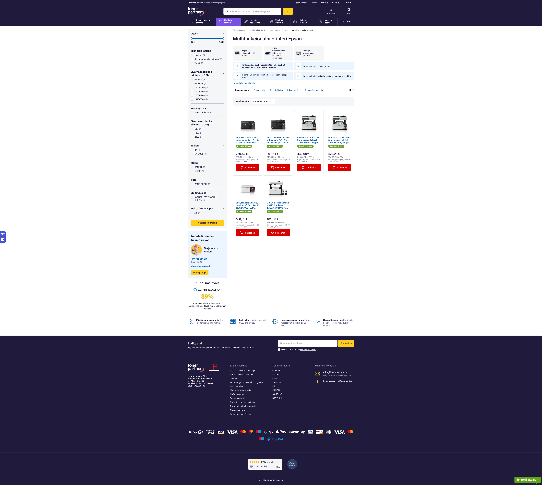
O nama (276, 370)
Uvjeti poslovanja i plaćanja (242, 370)
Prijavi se (331, 13)
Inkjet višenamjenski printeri (248, 53)
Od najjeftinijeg (276, 90)
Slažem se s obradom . (299, 349)
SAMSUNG (277, 394)
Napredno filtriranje (207, 223)
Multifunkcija (198, 192)
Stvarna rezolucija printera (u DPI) (201, 73)
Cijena (194, 33)
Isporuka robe (301, 3)
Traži (287, 11)
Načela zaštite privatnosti (241, 374)
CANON (276, 390)
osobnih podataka (308, 349)
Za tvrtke (324, 3)
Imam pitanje (199, 272)
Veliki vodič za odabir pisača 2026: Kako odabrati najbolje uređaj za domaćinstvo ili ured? (264, 66)
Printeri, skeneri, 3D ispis (278, 30)
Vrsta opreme (199, 108)
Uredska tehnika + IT (257, 30)
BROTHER (277, 398)
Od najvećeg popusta (314, 90)
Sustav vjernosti (237, 398)
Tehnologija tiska (201, 50)
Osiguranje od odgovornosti (242, 406)
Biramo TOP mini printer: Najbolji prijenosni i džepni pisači (265, 76)
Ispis (193, 179)
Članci (314, 3)
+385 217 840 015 (199, 259)
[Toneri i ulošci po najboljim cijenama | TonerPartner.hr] (196, 11)
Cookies (233, 378)
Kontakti (335, 3)
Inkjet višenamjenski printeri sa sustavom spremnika (278, 53)
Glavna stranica (239, 30)
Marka (194, 162)
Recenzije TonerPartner (240, 414)
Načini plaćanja (237, 394)
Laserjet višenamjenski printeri (309, 53)
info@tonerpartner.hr (201, 266)
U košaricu (249, 167)
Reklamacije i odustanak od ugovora (246, 382)
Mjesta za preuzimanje (240, 390)
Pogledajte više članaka (244, 83)
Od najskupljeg (293, 90)
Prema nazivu (259, 90)
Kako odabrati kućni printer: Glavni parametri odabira (327, 76)
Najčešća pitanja (237, 410)
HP (273, 386)
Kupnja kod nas (238, 365)
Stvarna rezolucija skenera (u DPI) (201, 123)
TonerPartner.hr (281, 365)
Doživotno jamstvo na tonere (243, 402)
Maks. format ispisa (202, 208)
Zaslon (195, 145)
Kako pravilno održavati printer (317, 66)
